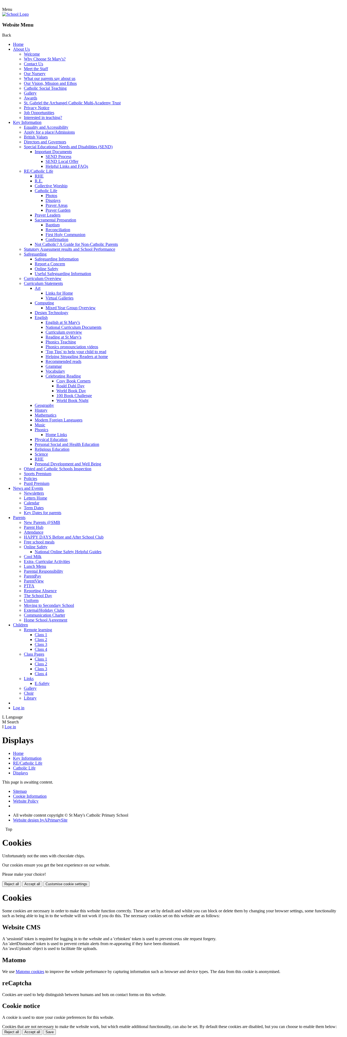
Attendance (33, 532)
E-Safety (42, 683)
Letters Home (35, 498)
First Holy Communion (65, 234)
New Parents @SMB (42, 522)
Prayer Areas (57, 205)
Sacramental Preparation (55, 220)
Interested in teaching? (43, 117)
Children (20, 625)
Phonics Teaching (61, 342)
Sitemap (20, 791)
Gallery (30, 93)
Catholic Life (46, 190)
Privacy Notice (36, 107)
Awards (30, 98)
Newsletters (34, 493)
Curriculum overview (64, 332)
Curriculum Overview (43, 278)
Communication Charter (44, 615)
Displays (53, 200)
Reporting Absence (40, 590)
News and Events (28, 488)
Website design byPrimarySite (40, 820)
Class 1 (41, 634)
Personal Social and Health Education (67, 444)
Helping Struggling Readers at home (77, 356)
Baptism (53, 225)
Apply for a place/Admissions (49, 132)
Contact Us (33, 64)
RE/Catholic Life (38, 171)
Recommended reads (63, 361)
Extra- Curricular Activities (47, 561)
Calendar (31, 503)
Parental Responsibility (43, 571)
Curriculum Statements (43, 283)
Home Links (56, 434)
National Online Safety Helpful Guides (68, 551)
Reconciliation (58, 229)
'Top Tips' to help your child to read (76, 351)
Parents (19, 517)
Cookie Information (30, 796)
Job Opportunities (39, 112)
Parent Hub (33, 527)
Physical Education (51, 439)
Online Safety (46, 268)
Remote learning (38, 629)
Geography (44, 405)
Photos (51, 195)
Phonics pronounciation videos (72, 346)
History (41, 410)
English (41, 317)
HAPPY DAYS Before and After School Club (64, 537)
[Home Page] (15, 14)
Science (41, 454)
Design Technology (51, 312)
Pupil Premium (36, 483)
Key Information (27, 122)
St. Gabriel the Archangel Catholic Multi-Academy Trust (72, 103)
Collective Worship (51, 185)
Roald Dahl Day (70, 386)
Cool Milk (32, 556)
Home (18, 44)
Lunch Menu (35, 566)
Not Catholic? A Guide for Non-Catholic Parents (76, 244)
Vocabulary (55, 371)
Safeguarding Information (57, 259)
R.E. (39, 181)
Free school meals (39, 542)
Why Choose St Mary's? (45, 59)
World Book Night (72, 400)
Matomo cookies (30, 971)
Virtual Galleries (59, 298)
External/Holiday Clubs (44, 610)
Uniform (31, 600)
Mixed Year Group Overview (71, 307)
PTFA (29, 586)
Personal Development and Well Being (68, 464)
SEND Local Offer (62, 161)
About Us (21, 49)
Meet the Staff (36, 68)
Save (50, 1032)
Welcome (32, 54)
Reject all (11, 884)
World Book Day (71, 390)
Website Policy (25, 801)
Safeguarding (35, 254)
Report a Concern (50, 264)
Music (40, 425)
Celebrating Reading (63, 376)
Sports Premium (37, 473)
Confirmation (57, 239)
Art (37, 288)
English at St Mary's (63, 322)
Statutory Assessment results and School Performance (69, 249)
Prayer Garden (58, 210)
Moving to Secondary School (49, 605)
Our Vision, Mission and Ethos (50, 83)
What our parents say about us (49, 78)
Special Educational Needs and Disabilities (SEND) (68, 146)
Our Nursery (35, 73)
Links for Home (59, 293)
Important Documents (53, 151)
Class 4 (41, 649)
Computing (44, 303)
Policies (30, 478)
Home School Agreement (45, 620)
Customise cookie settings (66, 884)
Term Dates (34, 507)
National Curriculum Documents (73, 327)
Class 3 (41, 644)
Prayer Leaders (47, 215)
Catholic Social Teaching (45, 88)
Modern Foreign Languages (58, 420)
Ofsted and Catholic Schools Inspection (57, 468)
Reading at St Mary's (63, 337)
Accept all (32, 884)
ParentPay (32, 576)
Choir (29, 693)
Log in (18, 708)
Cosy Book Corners (73, 381)
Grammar (54, 366)
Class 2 (41, 639)
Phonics (41, 429)
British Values (36, 137)
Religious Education (52, 449)
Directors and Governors (45, 142)
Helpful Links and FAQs (67, 166)
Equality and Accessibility (46, 127)
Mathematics (45, 415)
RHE (39, 176)
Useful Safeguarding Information (63, 273)
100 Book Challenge (74, 395)
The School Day (38, 595)
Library (30, 698)
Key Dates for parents (42, 512)
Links (29, 678)
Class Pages (34, 654)
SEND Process (58, 156)
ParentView (34, 581)
